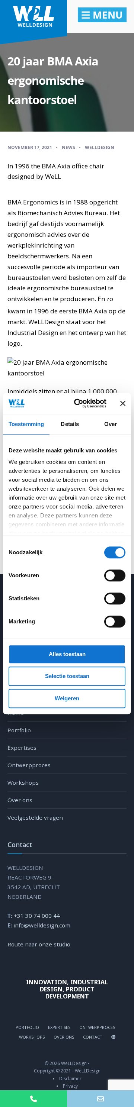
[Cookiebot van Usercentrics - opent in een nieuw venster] (78, 403)
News (68, 147)
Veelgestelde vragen (35, 817)
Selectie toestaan (67, 676)
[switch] (106, 575)
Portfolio (19, 730)
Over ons (19, 800)
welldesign (99, 147)
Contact (92, 1037)
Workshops (23, 782)
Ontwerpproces (29, 765)
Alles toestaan (67, 654)
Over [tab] (110, 424)
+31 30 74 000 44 (37, 915)
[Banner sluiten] (122, 403)
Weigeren (67, 698)
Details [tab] (70, 424)
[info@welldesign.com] (100, 1098)
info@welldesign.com (41, 925)
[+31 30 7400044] (33, 1098)
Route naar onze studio (38, 944)
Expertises (21, 747)
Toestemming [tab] (26, 424)
